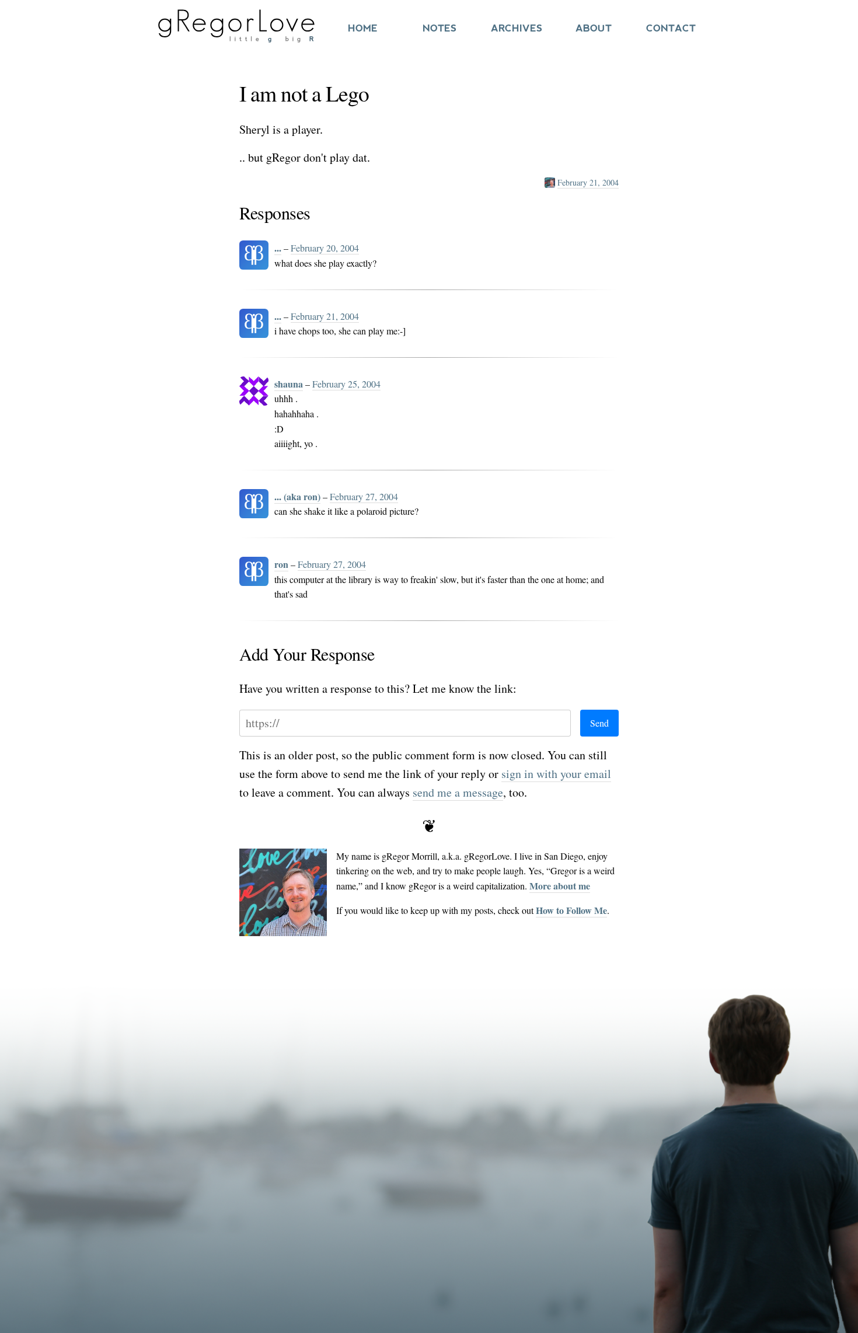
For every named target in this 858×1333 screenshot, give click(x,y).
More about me (559, 885)
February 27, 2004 (364, 496)
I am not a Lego (304, 93)
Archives (516, 28)
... (277, 247)
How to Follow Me (571, 910)
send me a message (458, 792)
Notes (439, 28)
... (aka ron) (297, 496)
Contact (671, 28)
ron (281, 564)
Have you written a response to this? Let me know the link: (378, 688)
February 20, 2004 (325, 248)
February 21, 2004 (588, 182)
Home (363, 28)
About (594, 28)
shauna (288, 383)
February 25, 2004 (346, 384)
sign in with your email (556, 773)
